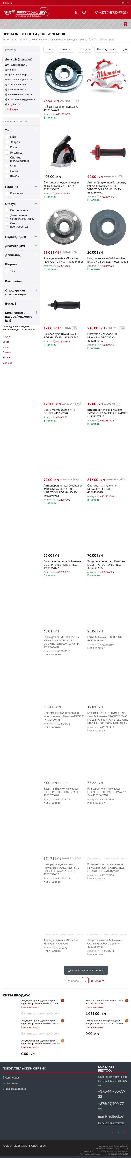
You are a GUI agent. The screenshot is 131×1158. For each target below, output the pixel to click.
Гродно (7, 336)
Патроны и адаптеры (16, 74)
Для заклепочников (15, 89)
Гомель (7, 352)
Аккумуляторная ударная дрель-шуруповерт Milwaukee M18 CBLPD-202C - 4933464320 (41, 1002)
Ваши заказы (11, 1077)
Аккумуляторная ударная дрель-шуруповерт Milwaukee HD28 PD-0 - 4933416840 (41, 1042)
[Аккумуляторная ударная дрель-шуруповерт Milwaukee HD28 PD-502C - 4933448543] (75, 1027)
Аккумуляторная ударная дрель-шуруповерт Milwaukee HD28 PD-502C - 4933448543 (104, 1022)
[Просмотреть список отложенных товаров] (84, 12)
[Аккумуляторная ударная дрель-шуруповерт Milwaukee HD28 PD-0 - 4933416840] (11, 1047)
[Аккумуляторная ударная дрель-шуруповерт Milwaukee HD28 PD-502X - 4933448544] (11, 1027)
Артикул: (48, 114)
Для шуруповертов (15, 84)
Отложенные (11, 1083)
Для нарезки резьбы (16, 64)
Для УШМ (10, 69)
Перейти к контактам (111, 1123)
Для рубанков (12, 104)
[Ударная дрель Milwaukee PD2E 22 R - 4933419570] (75, 1007)
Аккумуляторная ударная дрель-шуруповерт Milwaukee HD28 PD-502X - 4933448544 (40, 1022)
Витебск (7, 357)
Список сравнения (14, 1088)
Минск (6, 347)
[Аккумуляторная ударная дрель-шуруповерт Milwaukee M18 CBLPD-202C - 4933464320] (11, 1007)
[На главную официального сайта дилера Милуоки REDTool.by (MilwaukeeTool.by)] (26, 12)
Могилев (7, 362)
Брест (6, 341)
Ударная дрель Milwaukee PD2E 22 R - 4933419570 (105, 1002)
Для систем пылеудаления (20, 99)
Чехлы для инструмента (18, 79)
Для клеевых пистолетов (18, 94)
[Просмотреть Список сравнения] (75, 12)
